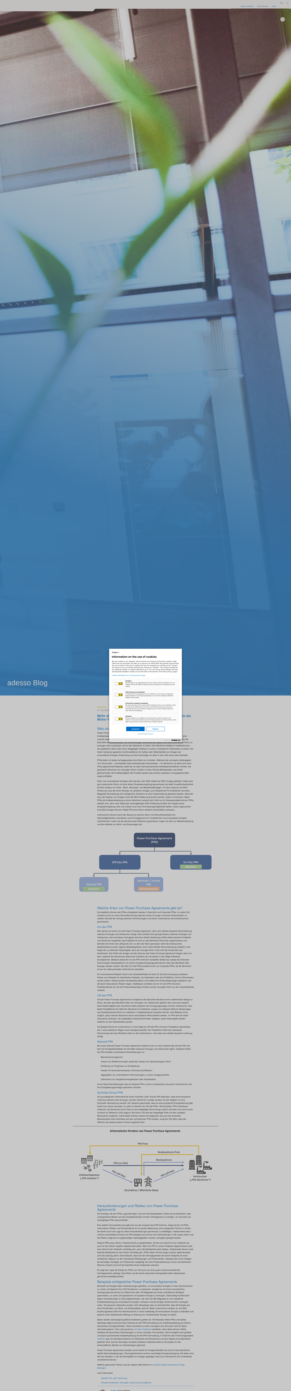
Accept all (135, 729)
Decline (155, 729)
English (115, 652)
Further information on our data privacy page (128, 675)
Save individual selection (145, 734)
